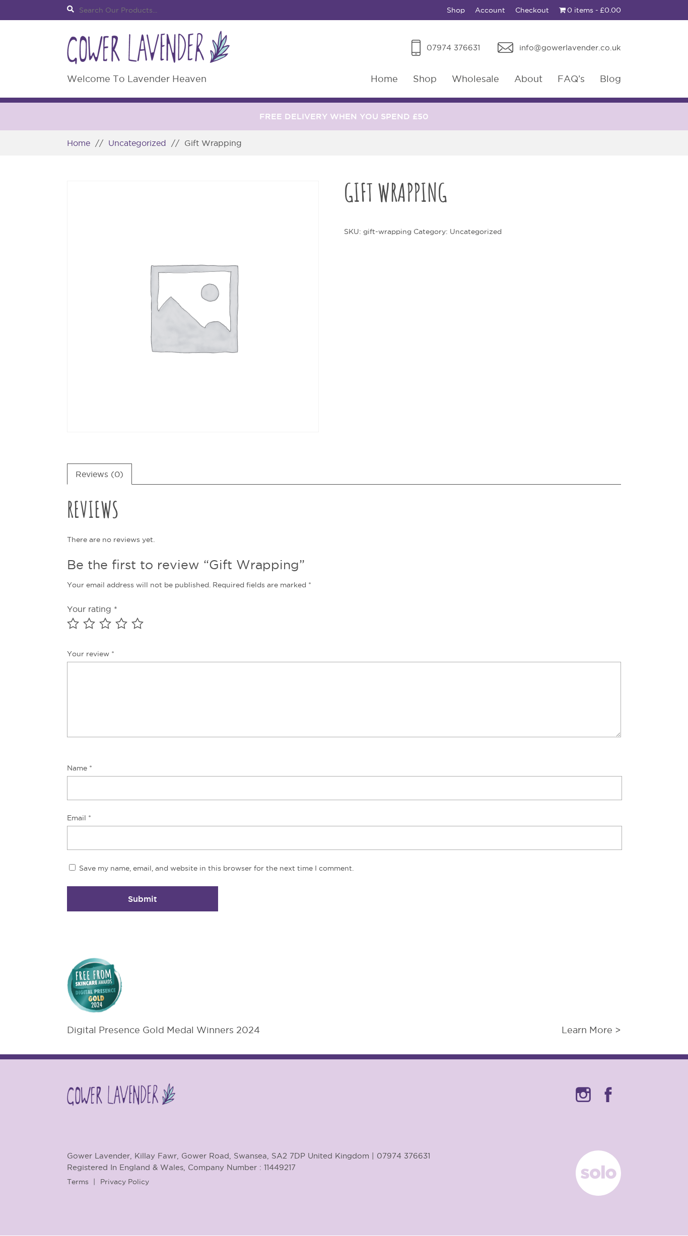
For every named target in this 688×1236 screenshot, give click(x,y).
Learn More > (591, 1030)
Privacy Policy (124, 1182)
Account (490, 10)
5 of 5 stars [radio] (137, 623)
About (528, 79)
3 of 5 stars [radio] (105, 623)
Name (79, 768)
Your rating (92, 608)
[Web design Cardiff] (598, 1192)
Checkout (532, 10)
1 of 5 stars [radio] (73, 623)
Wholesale (475, 79)
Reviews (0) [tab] (99, 474)
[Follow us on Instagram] (583, 1104)
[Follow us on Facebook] (608, 1104)
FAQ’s (571, 79)
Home (384, 79)
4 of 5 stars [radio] (121, 623)
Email (79, 818)
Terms (78, 1182)
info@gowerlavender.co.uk (570, 47)
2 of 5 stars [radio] (89, 623)
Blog (610, 79)
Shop (456, 10)
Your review (90, 654)
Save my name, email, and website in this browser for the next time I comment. (216, 868)
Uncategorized (137, 142)
